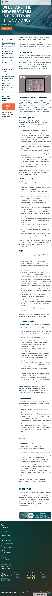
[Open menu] (48, 2)
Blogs (17, 576)
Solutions (17, 578)
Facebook (44, 574)
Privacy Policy (40, 591)
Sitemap (32, 593)
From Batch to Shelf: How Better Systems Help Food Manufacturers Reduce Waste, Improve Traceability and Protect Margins (8, 57)
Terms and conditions (31, 591)
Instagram (44, 576)
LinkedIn (43, 577)
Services (17, 577)
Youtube (43, 578)
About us (17, 574)
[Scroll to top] (49, 590)
